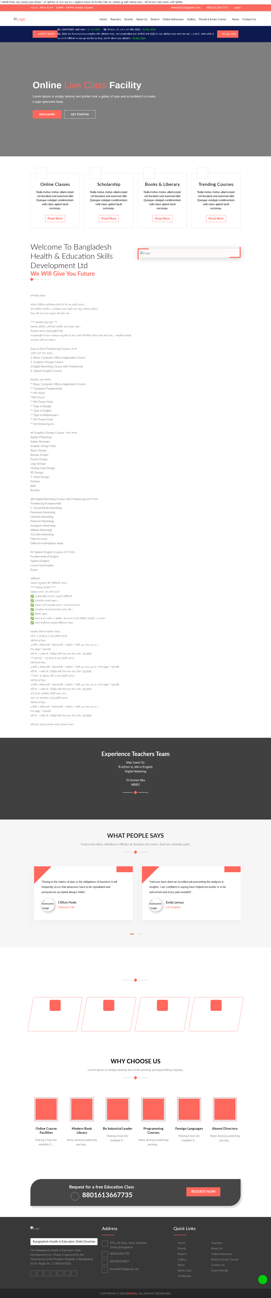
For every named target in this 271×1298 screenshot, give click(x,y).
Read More (55, 218)
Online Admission (173, 19)
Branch (155, 19)
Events (128, 19)
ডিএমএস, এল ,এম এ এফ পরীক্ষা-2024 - (130, 29)
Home (103, 19)
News (235, 19)
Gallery (191, 19)
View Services (49, 125)
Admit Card (184, 1270)
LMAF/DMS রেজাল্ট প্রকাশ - (79, 29)
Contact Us (249, 19)
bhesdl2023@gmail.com (185, 7)
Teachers (115, 19)
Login (237, 7)
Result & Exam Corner (212, 19)
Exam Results (219, 1270)
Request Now (203, 1191)
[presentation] (12, 99)
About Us (141, 19)
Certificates (184, 1276)
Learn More (83, 125)
